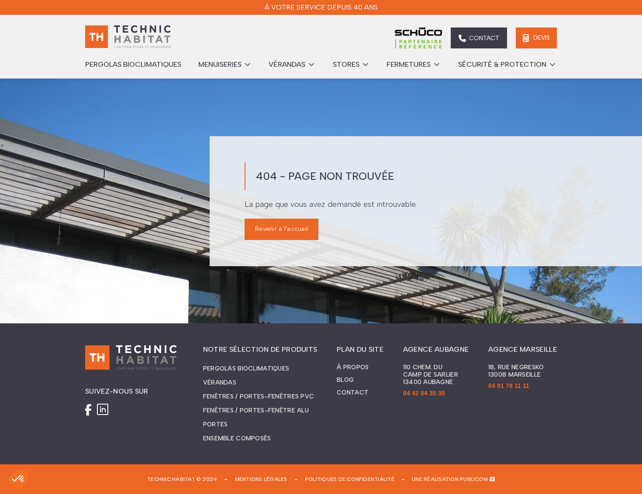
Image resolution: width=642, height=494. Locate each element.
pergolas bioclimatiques (133, 64)
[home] (128, 38)
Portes (215, 424)
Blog (345, 380)
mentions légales (261, 479)
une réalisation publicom (450, 479)
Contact (353, 392)
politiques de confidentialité (349, 479)
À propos (353, 367)
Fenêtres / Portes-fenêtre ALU (256, 410)
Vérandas (219, 382)
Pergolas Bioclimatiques (246, 368)
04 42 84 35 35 (424, 393)
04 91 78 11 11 (508, 385)
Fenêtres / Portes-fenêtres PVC (258, 396)
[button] (225, 64)
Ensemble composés (237, 438)
